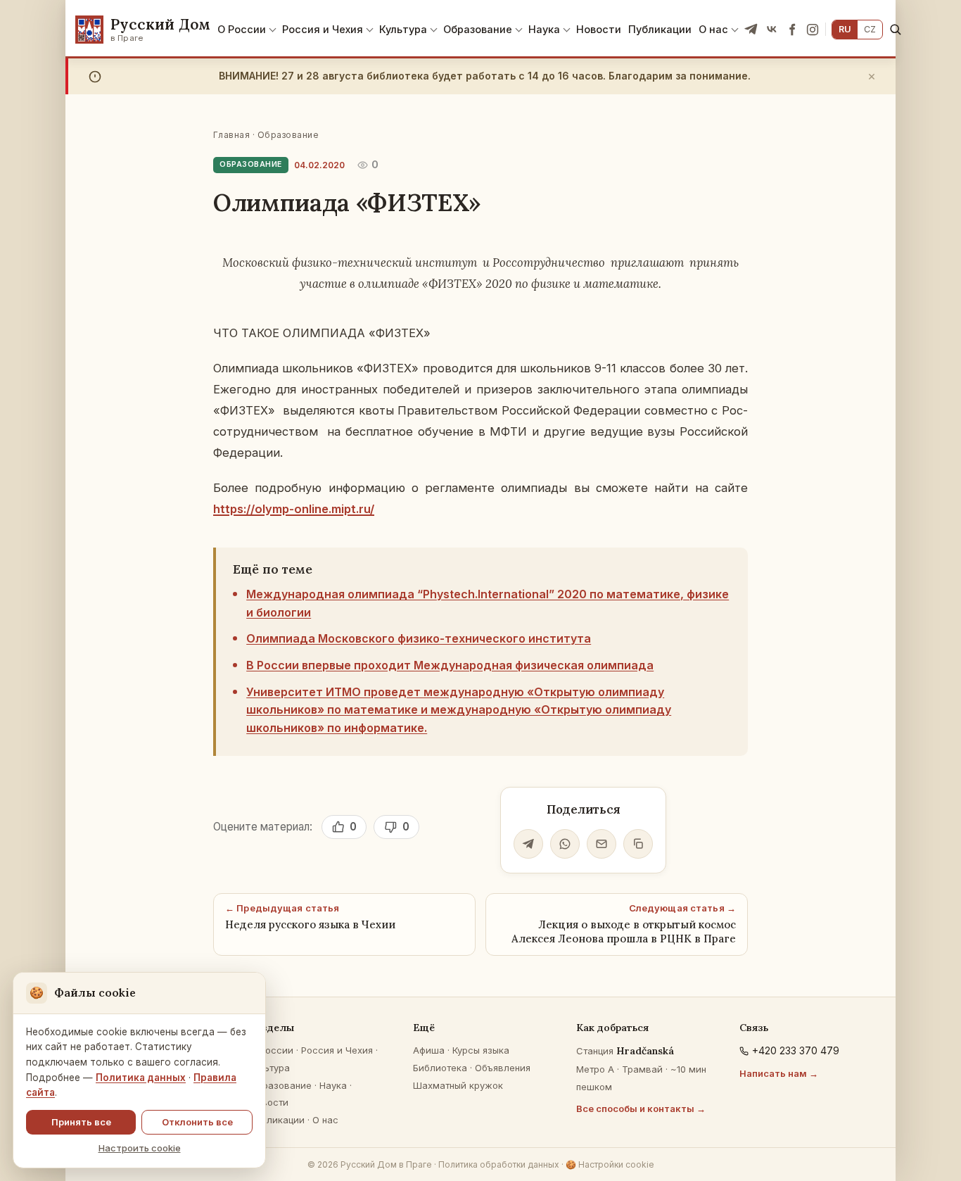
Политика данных (141, 1077)
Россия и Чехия (322, 29)
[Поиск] (895, 29)
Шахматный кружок (458, 1085)
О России (241, 29)
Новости (598, 29)
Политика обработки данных (498, 1164)
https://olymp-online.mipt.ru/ (293, 509)
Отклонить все (197, 1122)
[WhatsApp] (565, 844)
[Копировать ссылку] (638, 844)
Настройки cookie (610, 1164)
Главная (231, 135)
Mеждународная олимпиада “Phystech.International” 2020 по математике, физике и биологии (487, 603)
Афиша (429, 1050)
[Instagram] (813, 30)
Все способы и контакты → (641, 1108)
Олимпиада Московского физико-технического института (418, 638)
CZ (870, 29)
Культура (403, 29)
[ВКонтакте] (772, 30)
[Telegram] (751, 30)
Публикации (660, 29)
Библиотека (440, 1067)
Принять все (81, 1122)
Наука (544, 29)
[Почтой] (601, 844)
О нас (713, 29)
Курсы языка (480, 1050)
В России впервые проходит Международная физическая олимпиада (450, 665)
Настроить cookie (139, 1148)
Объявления (502, 1067)
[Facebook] (792, 30)
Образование (477, 29)
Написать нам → (778, 1073)
